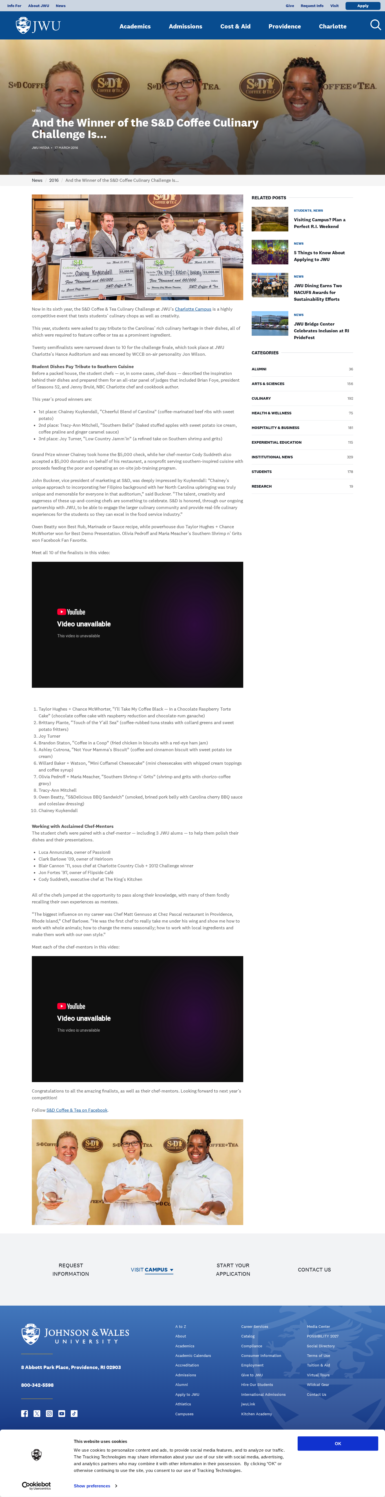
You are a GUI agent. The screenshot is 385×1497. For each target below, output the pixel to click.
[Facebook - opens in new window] (24, 1413)
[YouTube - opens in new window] (61, 1413)
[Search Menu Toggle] (374, 25)
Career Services (254, 1326)
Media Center (318, 1326)
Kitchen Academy (256, 1413)
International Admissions (263, 1394)
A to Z (180, 1326)
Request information (70, 1269)
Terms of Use (318, 1355)
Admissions (185, 26)
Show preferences (92, 1485)
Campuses (184, 1413)
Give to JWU (252, 1374)
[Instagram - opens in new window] (49, 1413)
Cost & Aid (235, 26)
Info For (14, 5)
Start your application (233, 1269)
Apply (363, 5)
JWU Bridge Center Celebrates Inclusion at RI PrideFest (321, 330)
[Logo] (38, 22)
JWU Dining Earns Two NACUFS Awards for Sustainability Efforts (318, 292)
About (180, 1336)
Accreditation (187, 1365)
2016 (54, 180)
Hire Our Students (257, 1384)
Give (290, 5)
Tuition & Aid (318, 1365)
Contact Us (316, 1394)
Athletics (183, 1404)
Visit (334, 5)
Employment (252, 1365)
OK (338, 1443)
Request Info (312, 5)
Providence (285, 26)
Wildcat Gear (318, 1384)
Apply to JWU (187, 1394)
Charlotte (333, 26)
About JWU (38, 5)
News (61, 5)
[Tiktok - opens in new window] (74, 1413)
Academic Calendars (193, 1355)
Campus (156, 1269)
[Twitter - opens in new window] (37, 1413)
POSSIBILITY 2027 (322, 1336)
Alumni (181, 1384)
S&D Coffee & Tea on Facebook (77, 1110)
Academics (135, 26)
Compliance (251, 1345)
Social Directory (321, 1345)
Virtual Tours (318, 1374)
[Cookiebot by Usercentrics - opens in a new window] (36, 1486)
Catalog (248, 1336)
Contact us (314, 1269)
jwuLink (248, 1404)
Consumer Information (261, 1355)
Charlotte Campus (193, 309)
